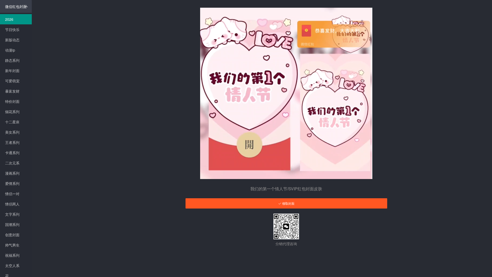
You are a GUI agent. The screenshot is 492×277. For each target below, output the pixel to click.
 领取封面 (286, 203)
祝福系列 (12, 255)
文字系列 (12, 214)
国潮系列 (12, 224)
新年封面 (12, 70)
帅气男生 (12, 245)
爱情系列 (12, 183)
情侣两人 (12, 203)
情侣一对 (12, 193)
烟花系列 (12, 111)
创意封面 (12, 234)
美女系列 (12, 132)
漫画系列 (12, 173)
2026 (9, 19)
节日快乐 (12, 29)
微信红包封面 (16, 6)
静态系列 (12, 60)
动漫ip (10, 50)
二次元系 (12, 162)
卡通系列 (12, 152)
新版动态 (12, 39)
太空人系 (12, 265)
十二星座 (12, 121)
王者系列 (12, 142)
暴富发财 (12, 91)
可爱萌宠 (12, 80)
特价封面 (12, 101)
